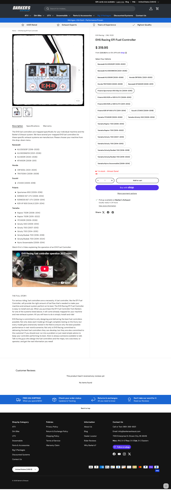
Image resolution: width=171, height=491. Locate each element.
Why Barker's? (90, 445)
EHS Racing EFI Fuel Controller (28, 31)
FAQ (133, 2)
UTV (49, 15)
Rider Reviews (90, 440)
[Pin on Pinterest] (112, 212)
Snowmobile (62, 15)
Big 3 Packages (104, 15)
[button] (157, 8)
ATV (26, 15)
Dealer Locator (90, 436)
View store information (107, 206)
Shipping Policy (52, 436)
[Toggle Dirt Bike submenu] (43, 15)
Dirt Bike (38, 15)
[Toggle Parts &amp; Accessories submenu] (93, 15)
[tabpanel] (48, 239)
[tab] (17, 126)
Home (14, 31)
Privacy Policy (52, 426)
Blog (127, 2)
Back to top (85, 408)
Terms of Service (53, 440)
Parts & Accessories (82, 15)
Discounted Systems (123, 15)
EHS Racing (100, 35)
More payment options (127, 193)
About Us (88, 426)
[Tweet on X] (103, 212)
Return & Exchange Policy (57, 431)
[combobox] (89, 8)
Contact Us (141, 15)
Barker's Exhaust (23, 481)
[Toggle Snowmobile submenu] (69, 15)
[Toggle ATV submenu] (30, 15)
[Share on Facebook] (108, 212)
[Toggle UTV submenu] (52, 15)
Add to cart (137, 180)
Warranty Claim (52, 445)
